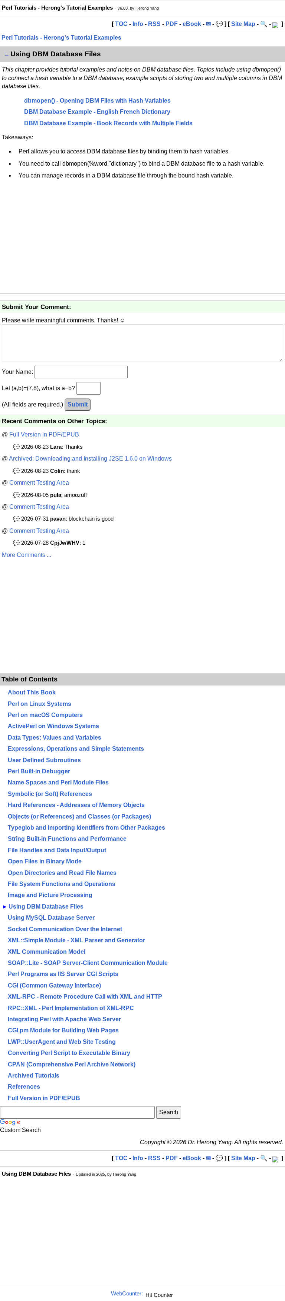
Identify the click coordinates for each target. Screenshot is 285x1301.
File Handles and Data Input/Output (57, 850)
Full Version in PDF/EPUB (44, 434)
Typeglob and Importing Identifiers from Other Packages (86, 827)
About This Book (32, 692)
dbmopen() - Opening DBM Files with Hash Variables (97, 100)
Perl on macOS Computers (45, 715)
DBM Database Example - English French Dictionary (97, 112)
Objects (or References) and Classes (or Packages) (79, 816)
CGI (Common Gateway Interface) (54, 985)
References (24, 1086)
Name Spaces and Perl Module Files (58, 782)
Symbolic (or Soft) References (50, 794)
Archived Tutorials (33, 1075)
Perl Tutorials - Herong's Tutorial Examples (61, 37)
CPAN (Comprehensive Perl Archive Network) (71, 1064)
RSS (154, 24)
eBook (192, 24)
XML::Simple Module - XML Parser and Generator (76, 940)
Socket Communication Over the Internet (65, 929)
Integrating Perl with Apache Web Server (64, 1019)
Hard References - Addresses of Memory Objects (76, 805)
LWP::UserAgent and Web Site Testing (62, 1042)
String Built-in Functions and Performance (67, 839)
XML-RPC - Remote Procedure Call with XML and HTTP (85, 996)
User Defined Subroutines (44, 760)
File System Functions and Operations (61, 884)
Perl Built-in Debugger (39, 771)
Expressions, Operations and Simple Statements (76, 749)
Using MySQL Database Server (51, 918)
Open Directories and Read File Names (62, 873)
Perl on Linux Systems (39, 704)
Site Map (243, 24)
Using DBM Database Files (46, 906)
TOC (121, 24)
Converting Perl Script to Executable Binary (69, 1053)
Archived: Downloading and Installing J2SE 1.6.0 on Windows (90, 458)
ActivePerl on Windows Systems (53, 726)
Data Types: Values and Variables (54, 737)
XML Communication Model (46, 952)
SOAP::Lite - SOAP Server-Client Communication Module (88, 963)
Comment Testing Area (39, 482)
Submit (78, 404)
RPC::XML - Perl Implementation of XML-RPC (71, 1008)
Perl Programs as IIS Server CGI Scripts (63, 974)
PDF (172, 24)
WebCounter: (127, 1294)
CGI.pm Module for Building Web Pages (63, 1030)
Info (137, 24)
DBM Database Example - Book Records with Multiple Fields (108, 123)
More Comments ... (26, 555)
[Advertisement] (142, 238)
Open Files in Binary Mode (45, 861)
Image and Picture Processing (50, 895)
